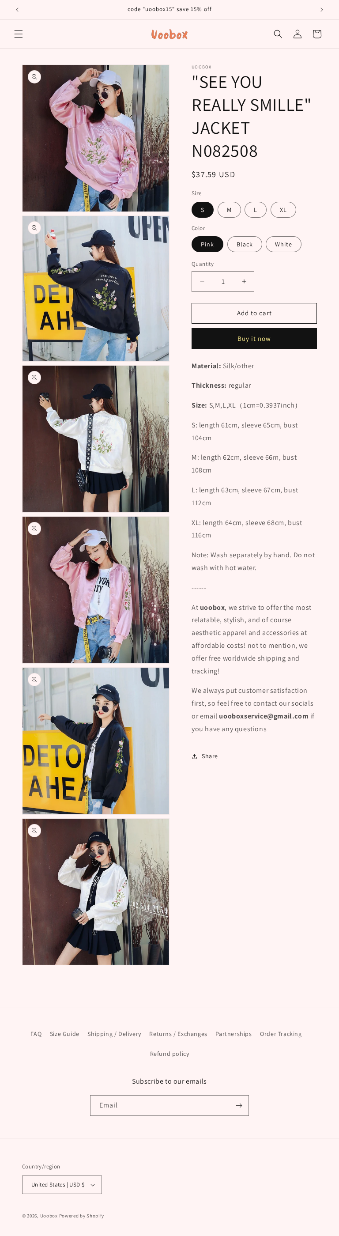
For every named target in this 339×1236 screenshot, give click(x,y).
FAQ (35, 1034)
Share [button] (210, 756)
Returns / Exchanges (178, 1034)
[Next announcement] (321, 9)
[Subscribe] (239, 1105)
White (283, 244)
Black (245, 244)
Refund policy (169, 1054)
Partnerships (233, 1034)
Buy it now (254, 338)
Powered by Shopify (82, 1216)
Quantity (203, 264)
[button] (18, 34)
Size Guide (64, 1034)
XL (283, 210)
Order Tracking (280, 1034)
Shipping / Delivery (114, 1034)
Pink (207, 244)
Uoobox (49, 1216)
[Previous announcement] (17, 9)
